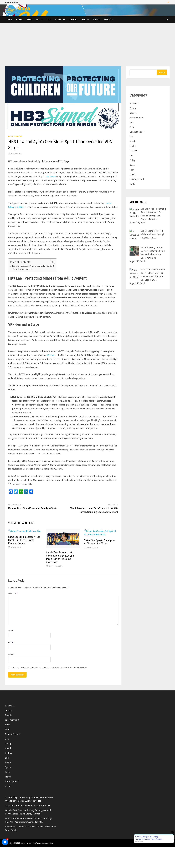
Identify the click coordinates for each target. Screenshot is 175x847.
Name (11, 630)
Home (9, 19)
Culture (73, 19)
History (133, 150)
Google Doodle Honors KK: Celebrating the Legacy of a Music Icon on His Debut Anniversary (60, 557)
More (83, 19)
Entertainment (15, 136)
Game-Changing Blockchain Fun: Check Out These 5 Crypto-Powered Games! (24, 540)
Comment (13, 593)
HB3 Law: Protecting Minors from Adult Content (32, 266)
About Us (108, 19)
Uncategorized (137, 179)
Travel (132, 174)
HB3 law (50, 355)
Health (133, 146)
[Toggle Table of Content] (51, 262)
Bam (52, 843)
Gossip (58, 19)
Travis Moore (49, 176)
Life (38, 19)
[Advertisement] (87, 47)
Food (132, 127)
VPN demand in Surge (24, 269)
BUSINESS (134, 103)
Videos (19, 19)
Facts (132, 122)
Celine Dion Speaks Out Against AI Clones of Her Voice (100, 542)
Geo (131, 136)
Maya (23, 8)
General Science (137, 131)
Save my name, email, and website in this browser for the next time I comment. (49, 667)
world (132, 183)
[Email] (168, 2)
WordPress (41, 843)
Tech (49, 19)
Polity (132, 160)
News (29, 19)
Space (132, 164)
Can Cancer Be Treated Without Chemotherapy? (28, 805)
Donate (96, 19)
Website (12, 654)
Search (162, 72)
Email (11, 642)
